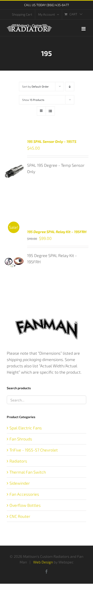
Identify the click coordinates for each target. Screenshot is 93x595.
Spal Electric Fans (25, 427)
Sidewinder (19, 483)
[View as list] (50, 110)
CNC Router (19, 516)
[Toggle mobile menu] (83, 28)
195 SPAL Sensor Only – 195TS (51, 141)
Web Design (43, 562)
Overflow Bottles (25, 505)
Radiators (18, 460)
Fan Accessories (24, 494)
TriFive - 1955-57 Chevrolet (33, 449)
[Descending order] (69, 86)
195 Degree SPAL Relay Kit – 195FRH (56, 231)
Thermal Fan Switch (27, 472)
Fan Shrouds (20, 438)
